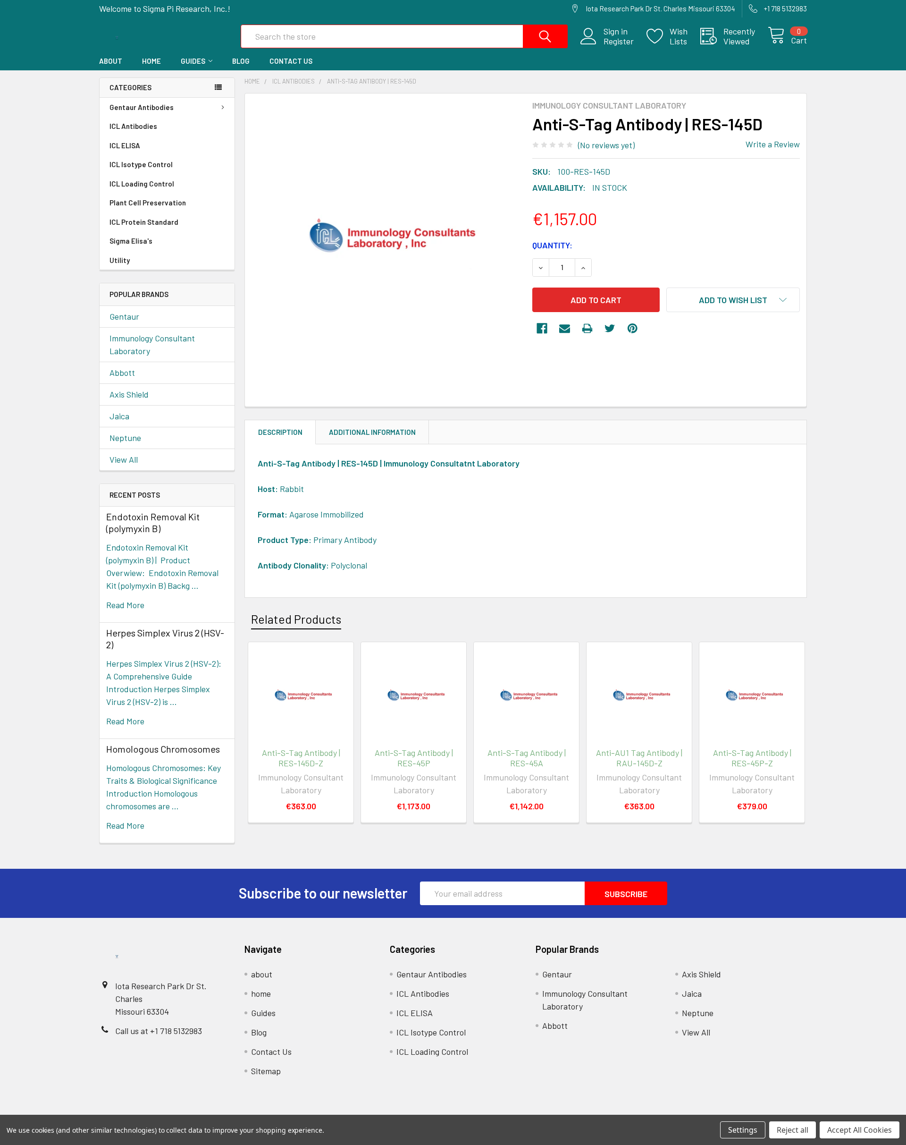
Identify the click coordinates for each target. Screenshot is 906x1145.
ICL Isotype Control (141, 164)
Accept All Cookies (859, 1130)
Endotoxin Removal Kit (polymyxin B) (153, 522)
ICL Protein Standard (143, 222)
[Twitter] (610, 328)
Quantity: (552, 245)
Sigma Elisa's (130, 241)
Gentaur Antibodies (141, 107)
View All (123, 459)
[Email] (564, 328)
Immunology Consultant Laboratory (152, 344)
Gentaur (124, 316)
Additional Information (372, 432)
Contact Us (290, 61)
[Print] (587, 328)
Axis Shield (129, 394)
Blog (241, 61)
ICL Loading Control (141, 183)
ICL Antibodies (133, 126)
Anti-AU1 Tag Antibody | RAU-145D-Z (639, 758)
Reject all (792, 1130)
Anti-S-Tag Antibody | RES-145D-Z (301, 758)
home (151, 61)
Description (280, 432)
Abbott (122, 372)
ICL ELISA (124, 145)
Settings (742, 1130)
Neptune (125, 438)
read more (125, 605)
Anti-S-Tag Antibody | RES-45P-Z (752, 758)
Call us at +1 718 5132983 (158, 1031)
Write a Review (773, 144)
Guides (193, 61)
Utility (119, 260)
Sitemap (266, 1071)
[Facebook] (542, 328)
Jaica (119, 416)
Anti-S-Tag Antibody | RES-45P (414, 758)
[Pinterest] (632, 328)
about (110, 61)
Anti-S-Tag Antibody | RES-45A (526, 758)
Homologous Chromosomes (163, 749)
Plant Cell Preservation (147, 202)
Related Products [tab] (296, 619)
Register (619, 41)
